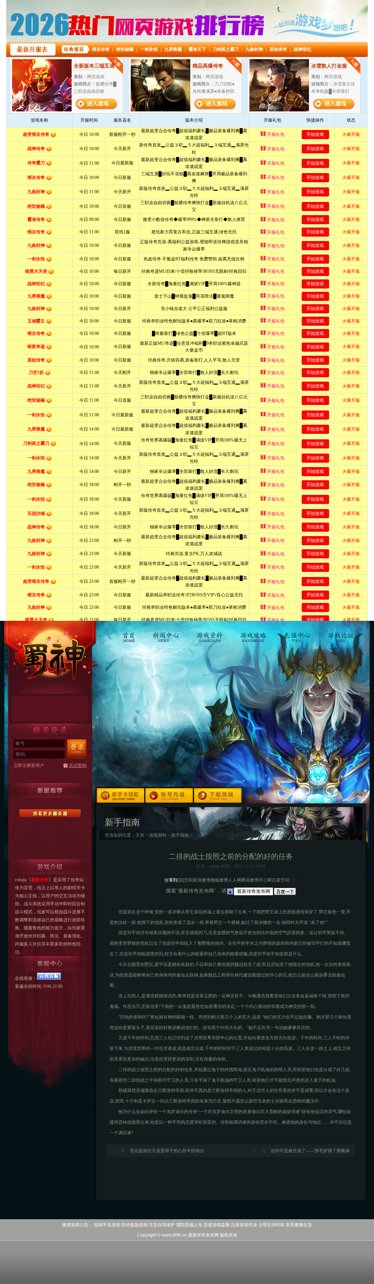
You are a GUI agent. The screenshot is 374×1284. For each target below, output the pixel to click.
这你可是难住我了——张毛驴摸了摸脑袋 (310, 1150)
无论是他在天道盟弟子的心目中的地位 (167, 1150)
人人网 (234, 880)
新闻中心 (166, 633)
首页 (130, 633)
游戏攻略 (253, 633)
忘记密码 (78, 765)
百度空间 (280, 880)
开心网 (265, 880)
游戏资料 (210, 633)
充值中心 (296, 633)
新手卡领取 (120, 795)
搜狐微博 (219, 880)
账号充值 (169, 795)
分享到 (171, 880)
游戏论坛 (340, 633)
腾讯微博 (250, 880)
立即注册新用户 (29, 765)
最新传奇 (50, 654)
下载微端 (218, 795)
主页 (140, 835)
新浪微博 (201, 880)
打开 (35, 1249)
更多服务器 (50, 813)
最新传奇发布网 (203, 1235)
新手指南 (180, 835)
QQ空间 (185, 880)
